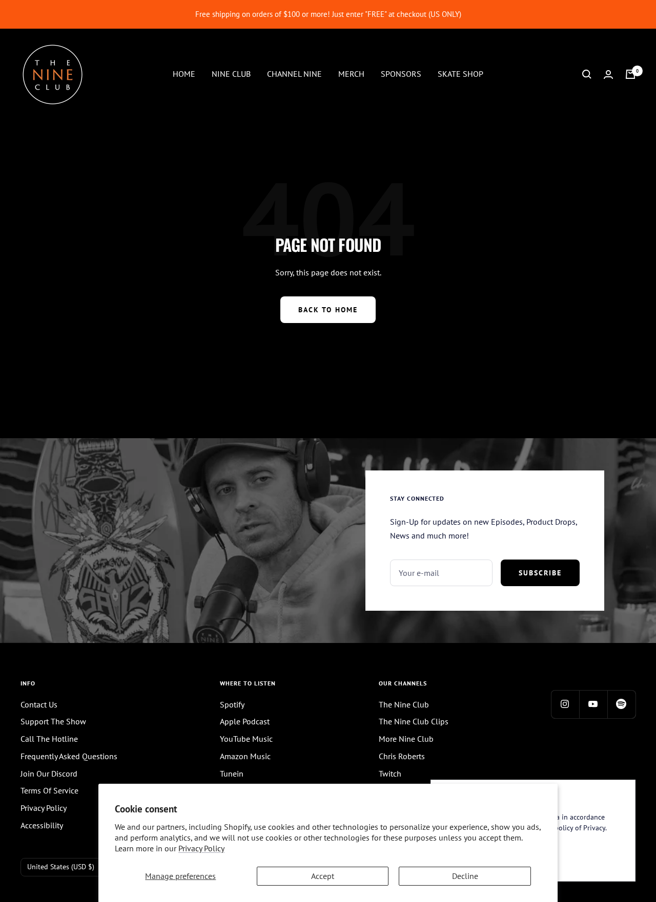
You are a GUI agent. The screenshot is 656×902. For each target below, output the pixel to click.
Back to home (328, 309)
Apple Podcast (245, 721)
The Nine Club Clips (413, 721)
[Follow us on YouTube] (593, 704)
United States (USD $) (60, 866)
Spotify (232, 704)
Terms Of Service (49, 790)
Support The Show (53, 721)
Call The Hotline (49, 739)
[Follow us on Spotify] (621, 704)
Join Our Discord (48, 773)
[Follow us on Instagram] (565, 704)
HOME (184, 74)
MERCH (351, 74)
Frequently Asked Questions (68, 756)
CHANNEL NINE (294, 74)
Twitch (390, 773)
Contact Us (38, 704)
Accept (322, 876)
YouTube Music (246, 739)
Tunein (231, 773)
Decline (465, 876)
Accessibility (41, 825)
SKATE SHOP (460, 74)
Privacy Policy (201, 848)
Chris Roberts (402, 756)
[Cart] (630, 74)
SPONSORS (401, 74)
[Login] (608, 74)
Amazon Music (245, 756)
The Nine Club (404, 704)
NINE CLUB (231, 74)
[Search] (586, 74)
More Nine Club (406, 739)
